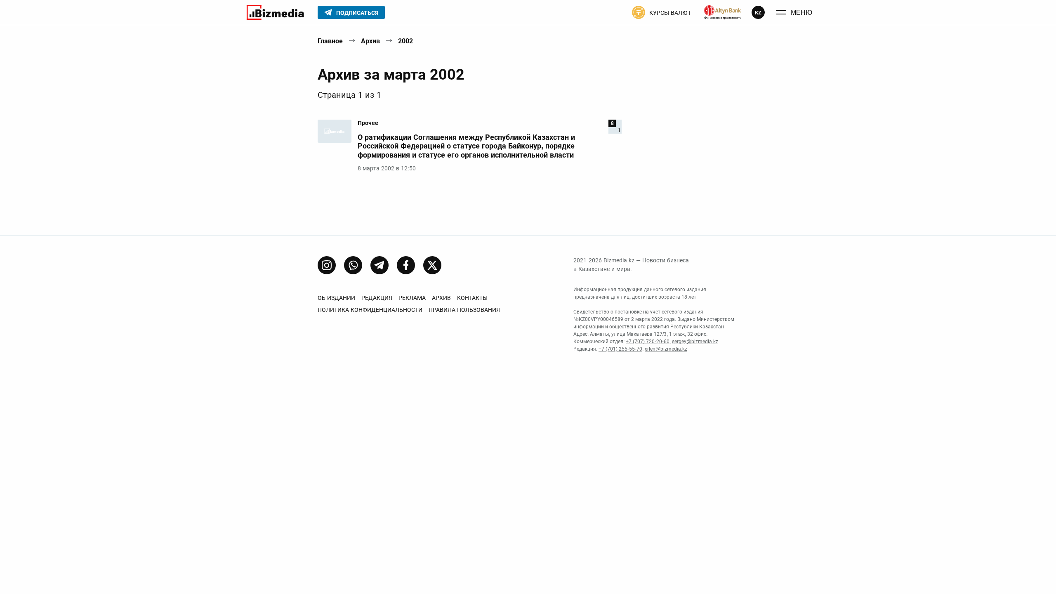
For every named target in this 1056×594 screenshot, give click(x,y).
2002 (405, 41)
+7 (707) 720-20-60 (647, 341)
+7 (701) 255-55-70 (620, 349)
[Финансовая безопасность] (722, 12)
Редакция (376, 298)
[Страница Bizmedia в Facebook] (406, 265)
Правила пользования (464, 310)
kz (758, 12)
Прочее (368, 123)
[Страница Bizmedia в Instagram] (327, 265)
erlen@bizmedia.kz (666, 349)
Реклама (412, 298)
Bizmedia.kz (618, 260)
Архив (370, 41)
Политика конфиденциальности (370, 310)
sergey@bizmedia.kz (695, 341)
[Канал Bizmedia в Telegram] (379, 265)
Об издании (336, 298)
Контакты (472, 298)
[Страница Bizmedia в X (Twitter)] (432, 265)
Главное (330, 41)
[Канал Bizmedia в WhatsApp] (353, 265)
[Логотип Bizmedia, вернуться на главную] (275, 12)
